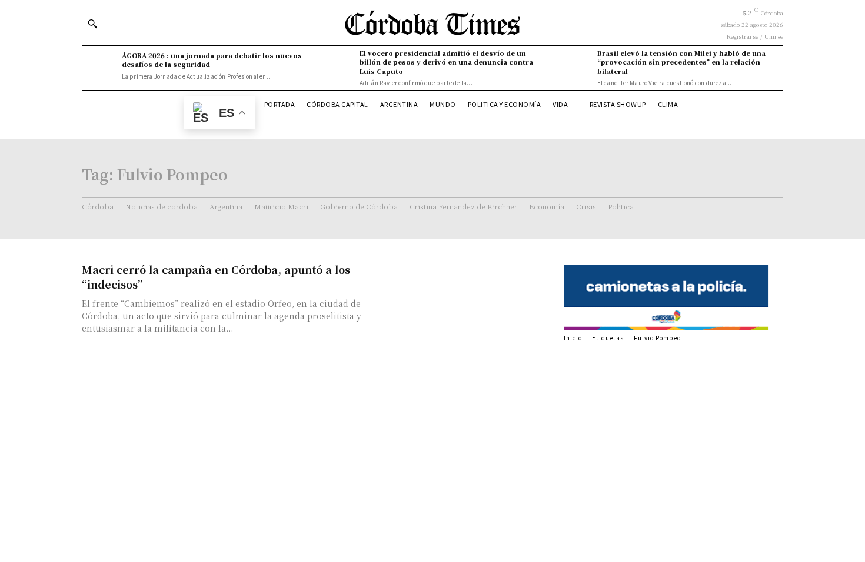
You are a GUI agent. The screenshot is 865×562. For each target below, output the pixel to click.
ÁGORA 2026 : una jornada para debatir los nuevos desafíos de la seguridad (212, 60)
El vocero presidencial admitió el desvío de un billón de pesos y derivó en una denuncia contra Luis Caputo (446, 62)
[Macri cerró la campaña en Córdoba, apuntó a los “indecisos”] (468, 303)
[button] (92, 23)
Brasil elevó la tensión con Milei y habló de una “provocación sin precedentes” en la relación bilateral (681, 62)
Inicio (573, 337)
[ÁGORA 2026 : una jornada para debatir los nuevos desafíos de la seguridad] (99, 66)
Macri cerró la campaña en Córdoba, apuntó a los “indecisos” (216, 277)
